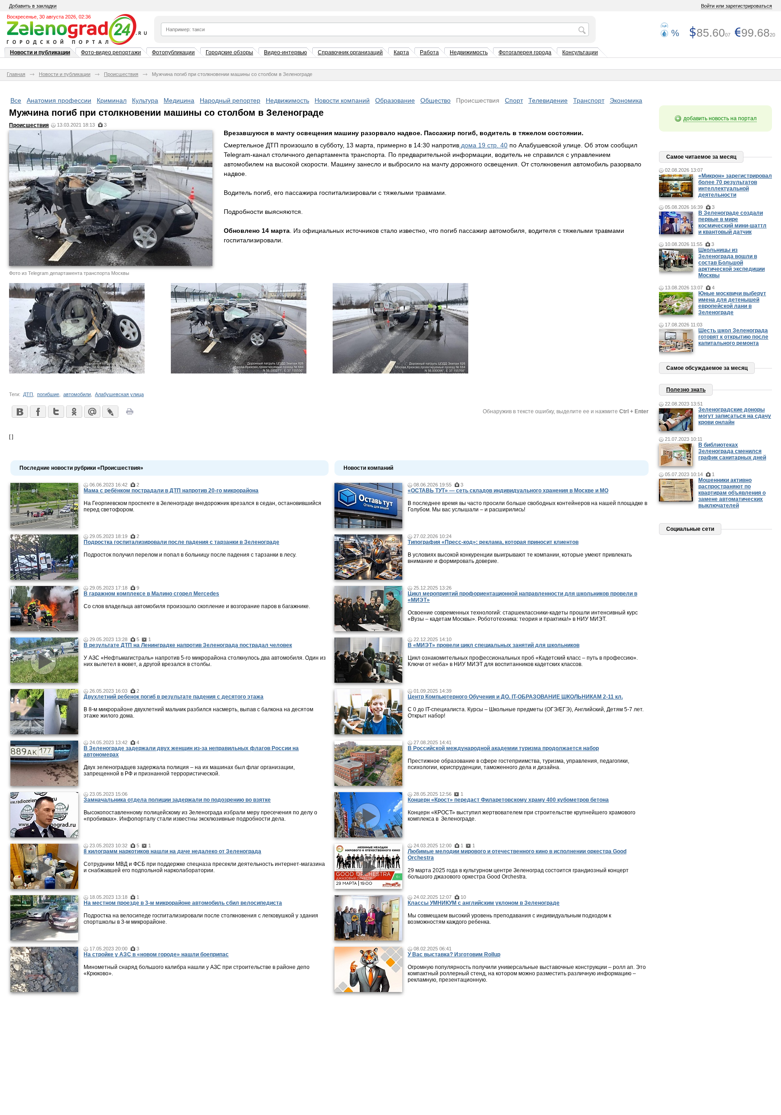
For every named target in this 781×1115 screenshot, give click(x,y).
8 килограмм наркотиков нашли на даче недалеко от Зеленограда (172, 851)
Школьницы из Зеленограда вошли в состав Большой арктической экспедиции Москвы (731, 263)
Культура (145, 100)
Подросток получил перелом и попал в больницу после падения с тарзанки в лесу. (190, 555)
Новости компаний (342, 100)
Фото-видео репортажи (111, 52)
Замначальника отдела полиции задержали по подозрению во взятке (177, 800)
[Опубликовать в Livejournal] (110, 411)
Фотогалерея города (525, 52)
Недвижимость (469, 52)
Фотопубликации (173, 52)
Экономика (626, 100)
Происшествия (121, 74)
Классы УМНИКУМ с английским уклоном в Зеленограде (484, 903)
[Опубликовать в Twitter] (56, 411)
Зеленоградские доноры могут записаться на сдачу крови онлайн (734, 415)
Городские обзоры (229, 52)
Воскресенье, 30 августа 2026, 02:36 (49, 16)
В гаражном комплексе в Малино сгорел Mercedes (151, 594)
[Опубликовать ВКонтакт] (19, 411)
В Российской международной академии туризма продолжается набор (503, 748)
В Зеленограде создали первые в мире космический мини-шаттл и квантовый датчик (732, 222)
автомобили (77, 394)
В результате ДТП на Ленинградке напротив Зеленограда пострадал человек (188, 645)
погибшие (48, 394)
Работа (429, 52)
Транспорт (588, 100)
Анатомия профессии (59, 100)
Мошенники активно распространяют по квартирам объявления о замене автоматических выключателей (732, 493)
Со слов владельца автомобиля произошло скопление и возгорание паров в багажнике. (197, 606)
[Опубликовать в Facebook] (37, 411)
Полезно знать (686, 390)
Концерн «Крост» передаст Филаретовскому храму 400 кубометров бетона (508, 800)
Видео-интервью (285, 52)
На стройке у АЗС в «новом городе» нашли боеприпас (156, 954)
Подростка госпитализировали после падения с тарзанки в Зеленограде (181, 542)
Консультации (580, 52)
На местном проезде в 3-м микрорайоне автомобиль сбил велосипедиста (183, 903)
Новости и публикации (40, 52)
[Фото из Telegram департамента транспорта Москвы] (77, 371)
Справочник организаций (350, 52)
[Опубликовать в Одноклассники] (74, 411)
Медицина (179, 100)
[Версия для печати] (129, 414)
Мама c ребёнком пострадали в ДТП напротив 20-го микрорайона (171, 490)
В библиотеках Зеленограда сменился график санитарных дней (732, 451)
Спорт (514, 100)
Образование (395, 100)
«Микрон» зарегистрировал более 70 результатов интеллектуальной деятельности (735, 185)
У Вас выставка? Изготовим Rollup (454, 954)
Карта (401, 52)
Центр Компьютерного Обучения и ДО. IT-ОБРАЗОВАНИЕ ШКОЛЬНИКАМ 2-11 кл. (515, 697)
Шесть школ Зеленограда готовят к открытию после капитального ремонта (733, 336)
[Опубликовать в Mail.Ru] (92, 411)
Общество (435, 100)
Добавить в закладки (32, 6)
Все (15, 100)
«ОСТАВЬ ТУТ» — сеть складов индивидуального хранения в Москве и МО (508, 490)
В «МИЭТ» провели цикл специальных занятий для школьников (493, 645)
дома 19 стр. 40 (483, 145)
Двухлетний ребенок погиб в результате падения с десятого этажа (173, 697)
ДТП (28, 394)
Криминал (112, 100)
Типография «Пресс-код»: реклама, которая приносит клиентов (493, 542)
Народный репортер (230, 100)
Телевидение (548, 100)
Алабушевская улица (119, 394)
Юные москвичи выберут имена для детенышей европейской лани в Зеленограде (732, 303)
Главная (16, 74)
